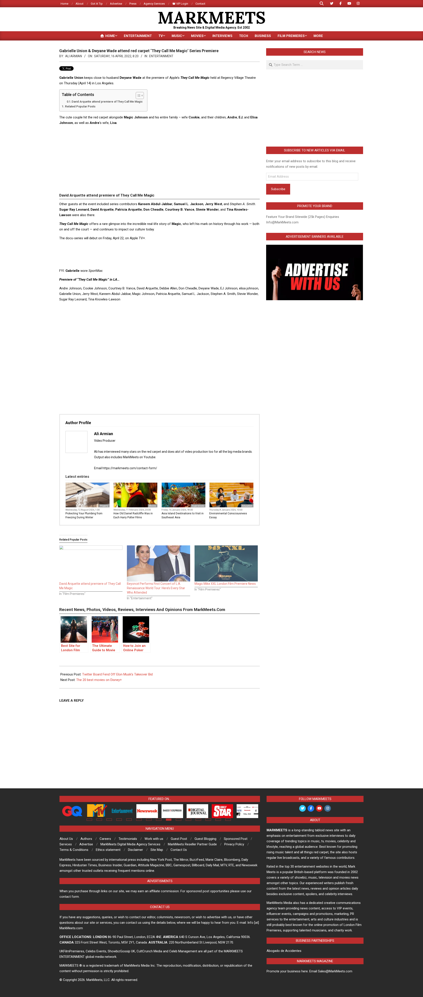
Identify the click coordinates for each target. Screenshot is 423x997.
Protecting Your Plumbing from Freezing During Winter (83, 515)
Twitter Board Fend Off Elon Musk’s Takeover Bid (117, 674)
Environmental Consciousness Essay (228, 515)
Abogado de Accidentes (284, 951)
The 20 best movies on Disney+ (99, 680)
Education (247, 506)
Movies (152, 506)
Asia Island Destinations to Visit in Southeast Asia (182, 515)
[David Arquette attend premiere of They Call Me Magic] (90, 563)
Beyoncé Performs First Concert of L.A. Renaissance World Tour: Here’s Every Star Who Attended (156, 588)
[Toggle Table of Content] (137, 95)
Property (104, 506)
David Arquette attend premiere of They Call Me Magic (107, 101)
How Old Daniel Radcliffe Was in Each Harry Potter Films (133, 515)
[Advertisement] (159, 160)
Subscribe (278, 189)
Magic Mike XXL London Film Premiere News (225, 583)
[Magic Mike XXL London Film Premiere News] (226, 563)
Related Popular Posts (80, 106)
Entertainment (161, 56)
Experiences (198, 506)
